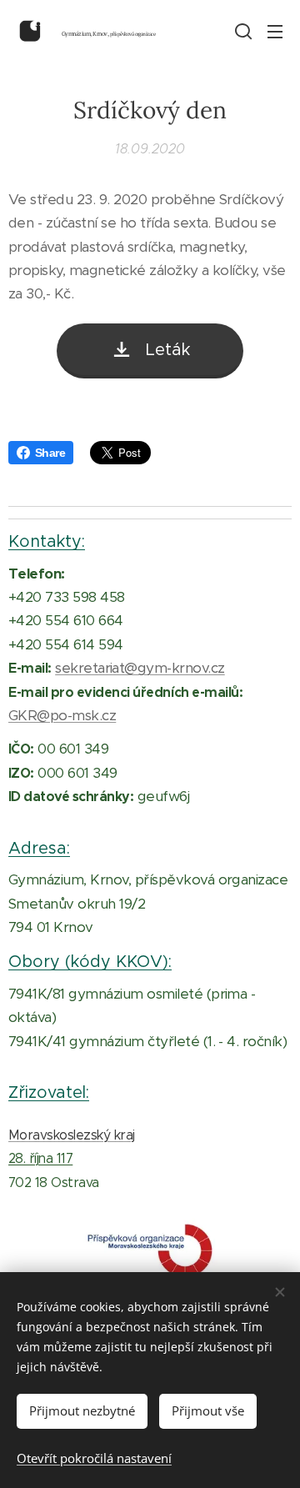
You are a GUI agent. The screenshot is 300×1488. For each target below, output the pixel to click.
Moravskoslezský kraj (71, 1135)
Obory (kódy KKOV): (90, 961)
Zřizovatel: (48, 1092)
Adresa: (39, 848)
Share (50, 452)
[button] (241, 31)
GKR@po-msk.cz (62, 715)
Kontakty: (46, 541)
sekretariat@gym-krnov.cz (140, 668)
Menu (275, 31)
